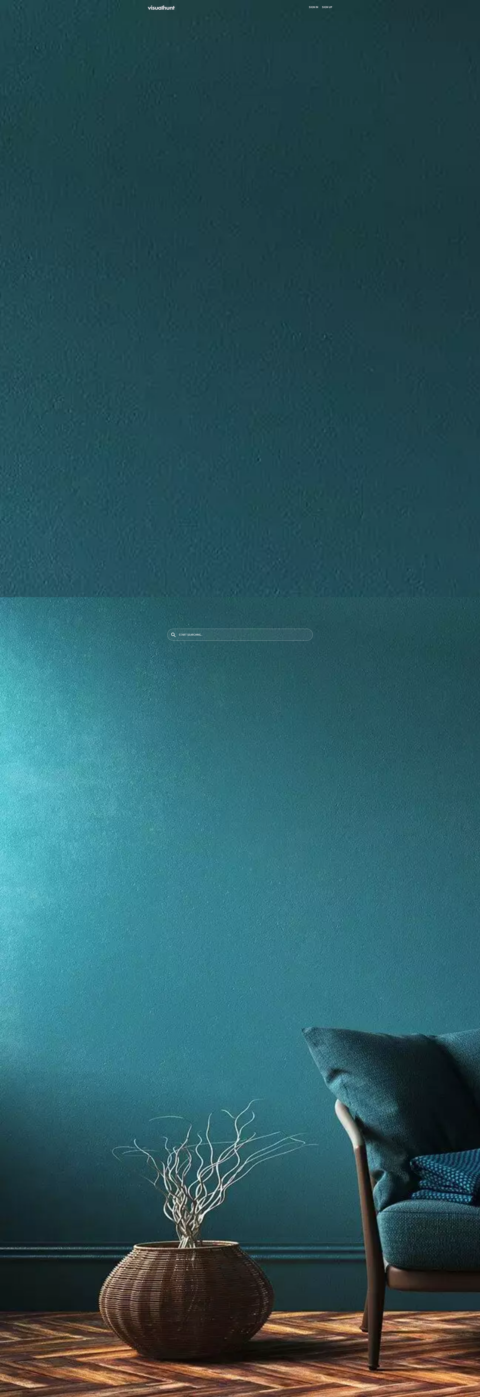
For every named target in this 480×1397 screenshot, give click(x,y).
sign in (313, 7)
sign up (327, 7)
